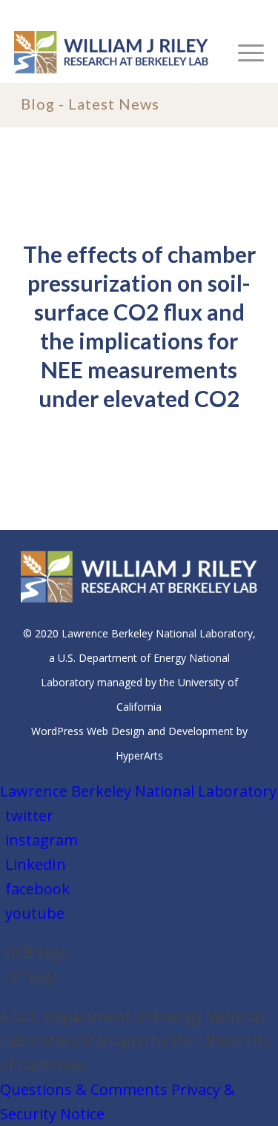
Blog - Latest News (90, 104)
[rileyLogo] (114, 52)
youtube (34, 913)
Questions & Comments (84, 1089)
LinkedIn (35, 864)
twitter (29, 815)
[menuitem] (243, 52)
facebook (37, 889)
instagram (41, 840)
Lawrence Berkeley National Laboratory (138, 791)
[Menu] (243, 52)
